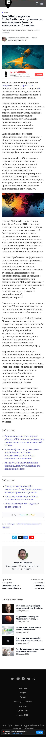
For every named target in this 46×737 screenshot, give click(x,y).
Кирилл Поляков (20, 40)
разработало (26, 85)
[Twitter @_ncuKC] (12, 678)
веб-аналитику (17, 733)
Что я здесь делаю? (23, 702)
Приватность (23, 710)
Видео (23, 693)
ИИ (38, 88)
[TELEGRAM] (23, 678)
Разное (6, 527)
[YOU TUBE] (18, 678)
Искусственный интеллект (29, 524)
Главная (23, 688)
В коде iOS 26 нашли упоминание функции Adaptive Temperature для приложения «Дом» (22, 466)
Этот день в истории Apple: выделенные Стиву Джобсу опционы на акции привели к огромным (24, 489)
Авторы (23, 706)
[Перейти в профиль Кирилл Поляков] (4, 39)
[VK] (28, 678)
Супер (40, 732)
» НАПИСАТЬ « (23, 715)
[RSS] (33, 678)
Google (7, 12)
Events (23, 697)
